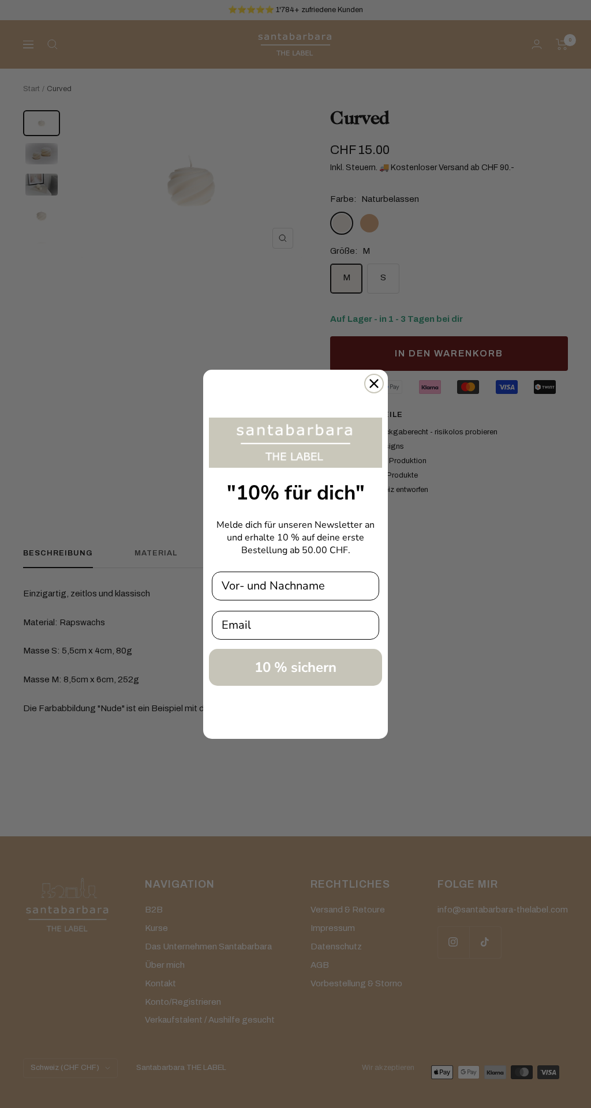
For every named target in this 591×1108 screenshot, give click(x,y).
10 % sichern (295, 667)
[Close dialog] (374, 383)
